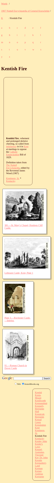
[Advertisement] (27, 107)
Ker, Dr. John (41, 457)
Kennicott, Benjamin (40, 415)
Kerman (39, 468)
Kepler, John (41, 441)
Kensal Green (38, 421)
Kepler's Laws (39, 445)
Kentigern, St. (12, 178)
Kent (26, 146)
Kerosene (39, 476)
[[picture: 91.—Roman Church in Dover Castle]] (16, 360)
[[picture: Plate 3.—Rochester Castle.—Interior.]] (15, 312)
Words (4, 3)
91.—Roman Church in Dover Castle (15, 366)
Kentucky (10, 181)
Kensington (40, 425)
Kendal (38, 392)
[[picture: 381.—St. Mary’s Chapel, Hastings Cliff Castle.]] (24, 220)
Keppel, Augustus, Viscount (40, 452)
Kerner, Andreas (39, 472)
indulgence (11, 146)
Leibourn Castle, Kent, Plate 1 (18, 273)
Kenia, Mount (38, 396)
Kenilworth (40, 400)
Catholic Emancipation (12, 153)
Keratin (38, 460)
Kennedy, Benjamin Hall (39, 409)
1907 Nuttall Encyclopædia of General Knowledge (25, 11)
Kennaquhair (41, 403)
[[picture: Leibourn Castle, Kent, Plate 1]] (26, 268)
